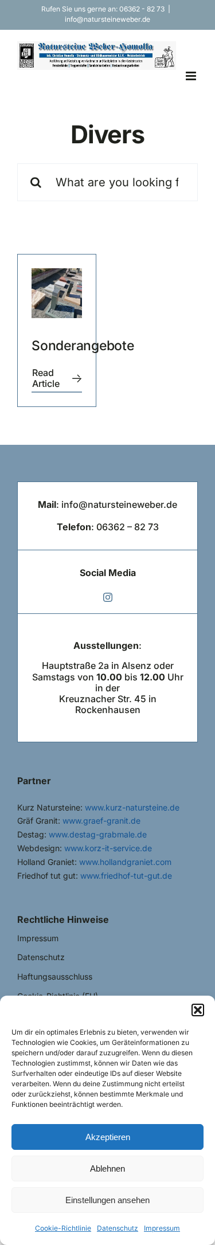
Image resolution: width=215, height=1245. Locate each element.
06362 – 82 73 (127, 527)
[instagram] (107, 597)
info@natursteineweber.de (107, 19)
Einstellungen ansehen (107, 1200)
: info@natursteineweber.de (107, 504)
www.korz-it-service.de (108, 848)
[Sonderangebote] (57, 293)
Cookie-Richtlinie (63, 1228)
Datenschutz (117, 1228)
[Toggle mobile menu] (192, 76)
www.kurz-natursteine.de (132, 807)
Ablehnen (107, 1168)
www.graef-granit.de (101, 820)
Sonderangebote (83, 346)
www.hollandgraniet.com (125, 862)
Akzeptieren (107, 1137)
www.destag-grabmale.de (98, 834)
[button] (198, 1010)
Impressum (162, 1228)
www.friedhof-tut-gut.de (126, 875)
